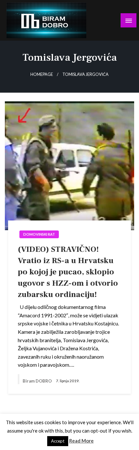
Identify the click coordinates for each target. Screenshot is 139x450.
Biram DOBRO (38, 381)
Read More (81, 441)
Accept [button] (57, 441)
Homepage (41, 74)
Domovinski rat (39, 234)
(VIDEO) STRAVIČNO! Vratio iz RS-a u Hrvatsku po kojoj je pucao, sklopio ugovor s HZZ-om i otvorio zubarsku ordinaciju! (68, 272)
